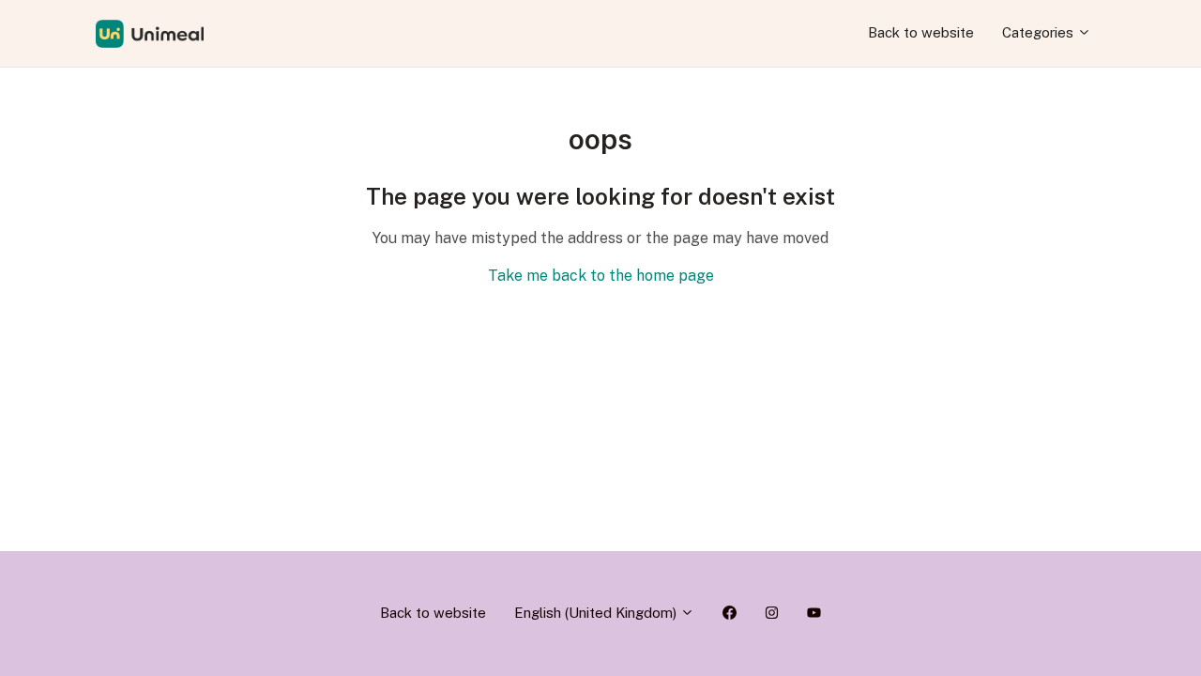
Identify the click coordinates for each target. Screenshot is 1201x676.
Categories (1039, 32)
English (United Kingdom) (597, 613)
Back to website (921, 32)
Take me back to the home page (601, 275)
